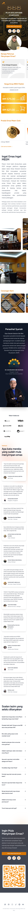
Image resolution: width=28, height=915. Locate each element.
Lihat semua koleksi (7, 146)
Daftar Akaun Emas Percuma (14, 26)
